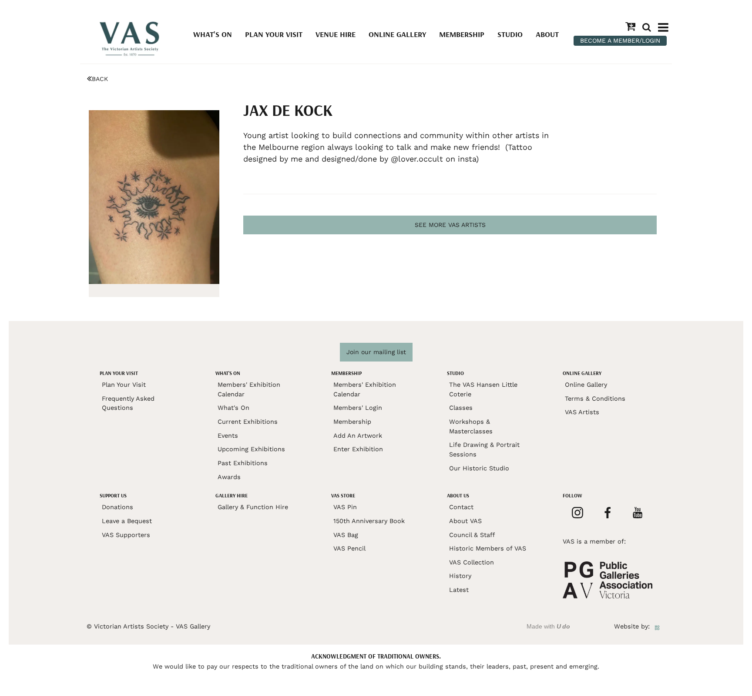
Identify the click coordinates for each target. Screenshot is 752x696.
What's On (212, 34)
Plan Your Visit (273, 34)
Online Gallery (397, 34)
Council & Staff (472, 534)
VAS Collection (471, 562)
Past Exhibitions (243, 462)
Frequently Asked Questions (128, 403)
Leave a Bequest (127, 520)
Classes (461, 407)
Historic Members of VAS (487, 548)
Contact (461, 506)
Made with (548, 626)
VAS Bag (345, 534)
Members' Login (357, 407)
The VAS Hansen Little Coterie (483, 389)
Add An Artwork (357, 435)
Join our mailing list (376, 351)
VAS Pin (345, 506)
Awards (229, 476)
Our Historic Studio (479, 468)
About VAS (465, 520)
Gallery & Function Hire (253, 506)
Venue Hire (336, 34)
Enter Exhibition (358, 449)
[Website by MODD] (657, 626)
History (460, 575)
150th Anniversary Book (369, 520)
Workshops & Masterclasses (471, 426)
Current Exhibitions (248, 421)
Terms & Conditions (595, 398)
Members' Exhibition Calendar (249, 389)
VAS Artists (582, 412)
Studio (510, 34)
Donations (117, 506)
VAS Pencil (349, 548)
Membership (461, 34)
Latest (459, 589)
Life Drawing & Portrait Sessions (484, 449)
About (547, 34)
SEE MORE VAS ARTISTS (450, 224)
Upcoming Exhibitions (251, 449)
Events (228, 435)
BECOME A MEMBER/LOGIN (620, 40)
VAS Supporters (126, 534)
